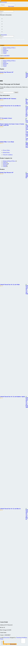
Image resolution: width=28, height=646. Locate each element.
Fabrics (4, 49)
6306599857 (7, 55)
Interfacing (5, 50)
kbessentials (6, 637)
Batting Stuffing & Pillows (9, 47)
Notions (5, 51)
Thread (4, 53)
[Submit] (1, 13)
